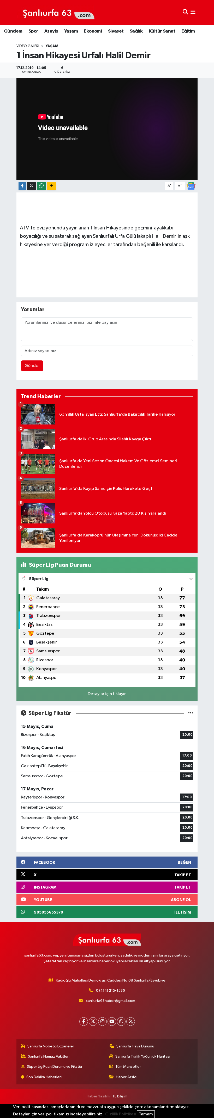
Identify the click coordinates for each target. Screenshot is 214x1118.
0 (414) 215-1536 (110, 990)
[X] (93, 1021)
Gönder (32, 366)
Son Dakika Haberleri (44, 1077)
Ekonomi (93, 31)
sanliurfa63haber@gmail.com (110, 1001)
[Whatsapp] (121, 1021)
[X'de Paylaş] (31, 186)
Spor (33, 31)
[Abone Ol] (191, 186)
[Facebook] (83, 1021)
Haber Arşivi (126, 1077)
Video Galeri (27, 46)
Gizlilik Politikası (120, 1114)
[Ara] (185, 12)
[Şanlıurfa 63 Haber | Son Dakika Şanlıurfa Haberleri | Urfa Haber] (55, 12)
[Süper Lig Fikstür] (190, 713)
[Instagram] (102, 1021)
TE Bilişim (119, 1096)
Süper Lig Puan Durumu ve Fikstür (54, 1067)
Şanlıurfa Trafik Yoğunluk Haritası (142, 1056)
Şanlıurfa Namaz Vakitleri (48, 1056)
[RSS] (130, 1021)
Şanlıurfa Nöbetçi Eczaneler (50, 1046)
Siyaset (116, 31)
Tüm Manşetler (128, 1067)
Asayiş (51, 31)
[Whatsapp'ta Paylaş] (41, 186)
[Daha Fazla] (51, 186)
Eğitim (188, 31)
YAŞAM (52, 46)
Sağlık (136, 31)
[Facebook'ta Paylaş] (22, 186)
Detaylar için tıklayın (107, 694)
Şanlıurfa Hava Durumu (135, 1046)
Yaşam (71, 31)
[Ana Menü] (193, 12)
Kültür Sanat (162, 31)
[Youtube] (112, 1021)
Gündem (13, 31)
